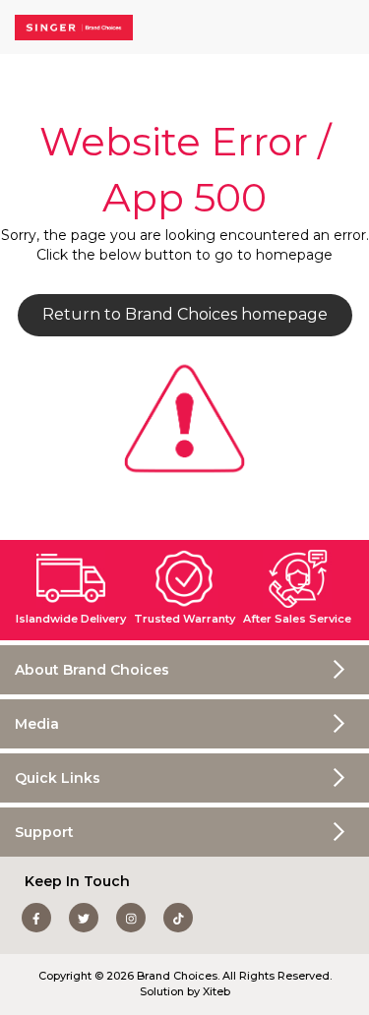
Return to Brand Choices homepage (185, 314)
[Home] (74, 27)
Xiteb (216, 991)
